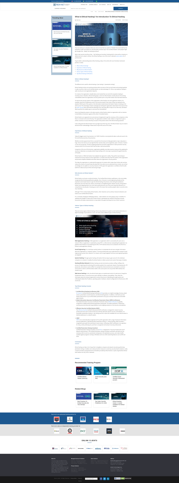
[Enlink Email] (127, 1)
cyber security (80, 107)
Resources (115, 4)
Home (92, 11)
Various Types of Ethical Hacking (84, 71)
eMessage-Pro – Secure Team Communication (77, 471)
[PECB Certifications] (96, 419)
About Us (122, 4)
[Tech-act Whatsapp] (96, 1)
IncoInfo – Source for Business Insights (99, 463)
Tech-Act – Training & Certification (78, 460)
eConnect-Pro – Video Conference (78, 469)
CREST (77, 319)
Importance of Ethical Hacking (84, 67)
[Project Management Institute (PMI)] (109, 419)
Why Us (109, 4)
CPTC (100, 329)
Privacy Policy (74, 478)
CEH (102, 293)
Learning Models (93, 4)
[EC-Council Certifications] (70, 431)
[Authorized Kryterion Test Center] (70, 419)
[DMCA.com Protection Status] (126, 478)
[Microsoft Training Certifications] (56, 431)
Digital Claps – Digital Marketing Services (99, 460)
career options (119, 56)
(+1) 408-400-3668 (77, 1)
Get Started (102, 4)
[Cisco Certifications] (96, 431)
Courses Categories (60, 8)
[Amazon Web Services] (109, 431)
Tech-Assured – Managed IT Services (79, 463)
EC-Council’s (79, 293)
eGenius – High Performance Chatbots (99, 462)
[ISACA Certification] (122, 431)
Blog (96, 11)
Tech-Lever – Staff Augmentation (78, 462)
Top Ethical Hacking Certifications (84, 73)
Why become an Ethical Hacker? (84, 69)
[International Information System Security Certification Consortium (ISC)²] (83, 431)
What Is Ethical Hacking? (82, 65)
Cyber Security (101, 11)
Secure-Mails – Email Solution (77, 468)
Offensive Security (82, 310)
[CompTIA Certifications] (56, 419)
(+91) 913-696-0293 (89, 1)
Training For (84, 4)
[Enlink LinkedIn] (124, 1)
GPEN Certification (112, 301)
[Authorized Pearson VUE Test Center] (83, 419)
